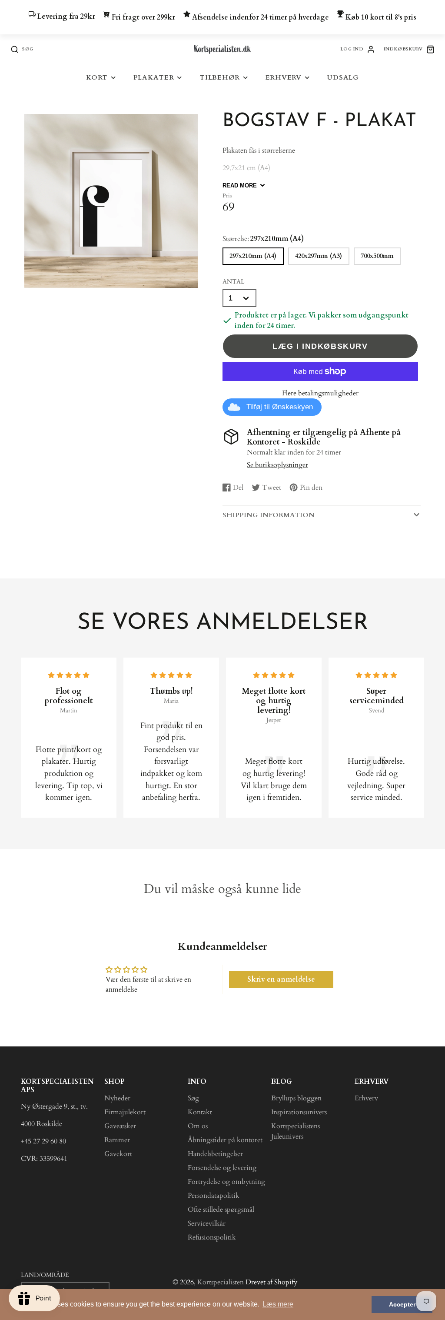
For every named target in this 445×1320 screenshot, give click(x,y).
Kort (97, 77)
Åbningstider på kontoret (225, 1140)
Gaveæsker (120, 1126)
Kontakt (200, 1112)
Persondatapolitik (213, 1195)
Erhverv (284, 77)
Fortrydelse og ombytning (226, 1181)
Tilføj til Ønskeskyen (279, 407)
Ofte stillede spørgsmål (221, 1209)
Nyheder (117, 1098)
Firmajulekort (125, 1112)
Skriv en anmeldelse (281, 979)
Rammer (117, 1140)
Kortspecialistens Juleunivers (295, 1131)
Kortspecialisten (220, 1282)
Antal (233, 281)
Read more (239, 185)
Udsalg (343, 77)
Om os (198, 1126)
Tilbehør (219, 77)
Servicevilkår (207, 1223)
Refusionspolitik (212, 1237)
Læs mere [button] (277, 1304)
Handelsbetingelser (215, 1154)
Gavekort (118, 1154)
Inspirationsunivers (299, 1112)
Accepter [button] (402, 1304)
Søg (193, 1098)
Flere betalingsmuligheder (320, 393)
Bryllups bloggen (296, 1098)
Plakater (153, 77)
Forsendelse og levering (222, 1168)
